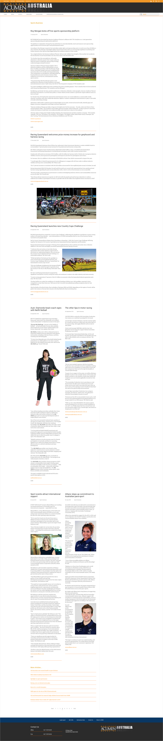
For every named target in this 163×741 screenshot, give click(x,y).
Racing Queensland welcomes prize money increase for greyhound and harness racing (63, 135)
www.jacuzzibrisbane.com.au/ (73, 414)
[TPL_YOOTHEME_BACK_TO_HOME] (27, 7)
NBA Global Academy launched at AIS (41, 674)
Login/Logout (6, 1)
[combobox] (149, 14)
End (75, 708)
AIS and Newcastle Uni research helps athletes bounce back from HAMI (50, 695)
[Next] (71, 708)
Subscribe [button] (29, 14)
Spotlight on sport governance (39, 679)
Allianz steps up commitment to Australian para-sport (79, 495)
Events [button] (20, 14)
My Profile (13, 1)
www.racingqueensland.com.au (39, 181)
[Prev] (55, 708)
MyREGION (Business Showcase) (55, 14)
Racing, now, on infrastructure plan (40, 683)
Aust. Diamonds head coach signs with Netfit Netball (46, 309)
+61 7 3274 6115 (47, 730)
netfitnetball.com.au (36, 478)
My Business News (20, 1)
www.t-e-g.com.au (36, 118)
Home (5, 14)
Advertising (39, 14)
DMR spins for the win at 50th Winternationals (43, 691)
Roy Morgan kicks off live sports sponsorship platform (55, 31)
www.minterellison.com (37, 654)
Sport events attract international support (45, 495)
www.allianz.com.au (70, 647)
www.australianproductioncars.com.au (76, 411)
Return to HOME (100, 720)
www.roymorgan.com (37, 121)
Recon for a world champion (38, 687)
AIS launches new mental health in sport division (44, 670)
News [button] (12, 14)
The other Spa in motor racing (78, 308)
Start (52, 708)
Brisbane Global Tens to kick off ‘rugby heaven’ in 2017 (46, 699)
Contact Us (28, 1)
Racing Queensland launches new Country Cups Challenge (57, 226)
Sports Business (44, 34)
